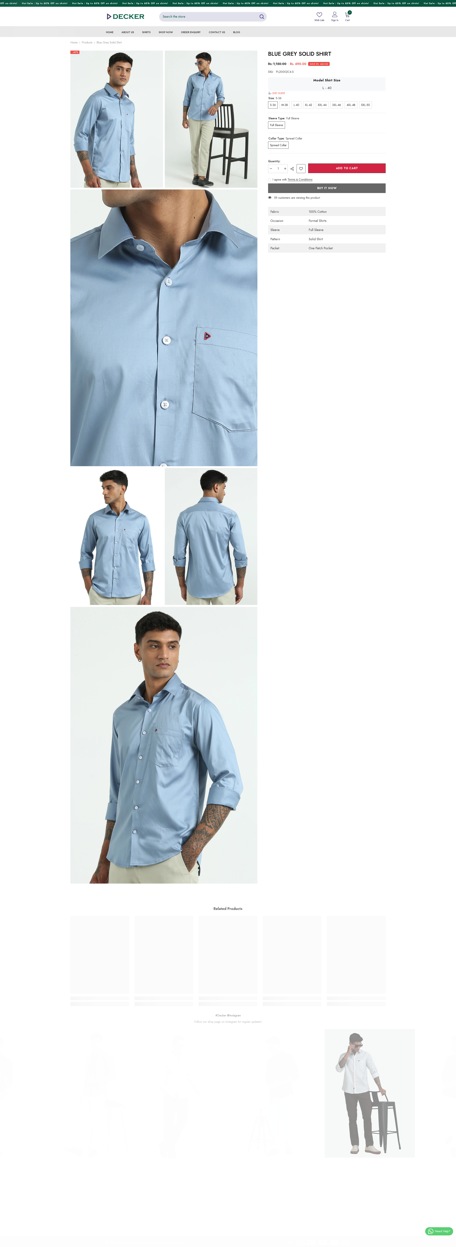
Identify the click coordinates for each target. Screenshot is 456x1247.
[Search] (212, 16)
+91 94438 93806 (133, 1208)
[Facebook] (108, 1225)
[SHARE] (293, 169)
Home (74, 42)
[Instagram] (120, 1225)
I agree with (280, 179)
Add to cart (347, 168)
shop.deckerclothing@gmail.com (139, 1213)
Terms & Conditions (300, 179)
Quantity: (274, 161)
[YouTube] (132, 1225)
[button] (276, 93)
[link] (301, 168)
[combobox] (208, 16)
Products (87, 42)
